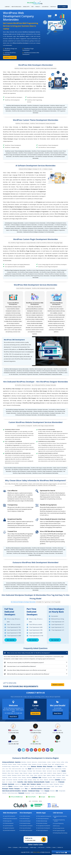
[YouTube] (43, 750)
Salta (53, 764)
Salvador (44, 771)
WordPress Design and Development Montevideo (44, 111)
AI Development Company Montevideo (14, 223)
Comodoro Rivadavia (42, 762)
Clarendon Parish (45, 784)
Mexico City (43, 786)
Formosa (58, 762)
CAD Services (41, 847)
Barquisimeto (27, 793)
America (52, 797)
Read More (13, 716)
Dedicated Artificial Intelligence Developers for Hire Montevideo (38, 232)
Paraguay (17, 788)
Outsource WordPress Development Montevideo (17, 583)
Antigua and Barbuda (8, 762)
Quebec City (40, 775)
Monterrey (48, 786)
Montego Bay (56, 784)
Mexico (10, 786)
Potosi (10, 768)
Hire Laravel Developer (26, 821)
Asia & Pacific (32, 797)
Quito (56, 782)
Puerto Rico (4, 793)
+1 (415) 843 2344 (30, 840)
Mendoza (10, 764)
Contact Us (60, 847)
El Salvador (61, 782)
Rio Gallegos (44, 764)
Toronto (9, 777)
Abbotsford (4, 773)
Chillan (54, 777)
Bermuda (49, 766)
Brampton (17, 773)
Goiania (3, 771)
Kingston (51, 784)
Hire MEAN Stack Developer (26, 830)
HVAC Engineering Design (59, 830)
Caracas (32, 793)
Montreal (23, 775)
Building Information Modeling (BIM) (60, 817)
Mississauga (14, 775)
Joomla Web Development (9, 830)
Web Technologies (23, 847)
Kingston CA (59, 773)
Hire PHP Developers (25, 818)
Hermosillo (32, 786)
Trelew (24, 766)
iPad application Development (43, 825)
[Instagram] (27, 750)
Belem (33, 768)
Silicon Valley (36, 852)
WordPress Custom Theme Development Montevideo (18, 151)
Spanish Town (5, 786)
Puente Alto (15, 779)
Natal (20, 771)
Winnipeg (24, 777)
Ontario (27, 775)
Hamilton (55, 766)
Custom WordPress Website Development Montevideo (17, 467)
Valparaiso (46, 779)
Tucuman (28, 766)
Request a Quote (9, 57)
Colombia (57, 779)
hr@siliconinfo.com (35, 710)
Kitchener (64, 773)
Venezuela (21, 793)
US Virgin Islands (62, 790)
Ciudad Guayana (38, 793)
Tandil (21, 766)
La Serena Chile (9, 779)
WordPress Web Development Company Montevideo (18, 548)
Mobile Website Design (42, 821)
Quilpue (25, 779)
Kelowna (54, 773)
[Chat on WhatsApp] (51, 750)
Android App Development (43, 818)
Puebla (52, 786)
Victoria (19, 777)
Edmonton (25, 773)
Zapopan (60, 786)
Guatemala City (18, 784)
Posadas (19, 764)
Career (54, 847)
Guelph (41, 773)
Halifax (45, 773)
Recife (34, 771)
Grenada (4, 784)
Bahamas (33, 766)
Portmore (62, 784)
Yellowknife (29, 777)
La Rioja (66, 762)
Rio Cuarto (39, 764)
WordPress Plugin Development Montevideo (15, 270)
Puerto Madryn (24, 764)
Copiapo (63, 777)
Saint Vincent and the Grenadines (11, 791)
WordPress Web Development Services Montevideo (16, 369)
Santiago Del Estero (15, 766)
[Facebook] (19, 750)
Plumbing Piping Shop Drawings (60, 833)
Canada (63, 771)
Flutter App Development (42, 830)
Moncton (19, 775)
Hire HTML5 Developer (25, 816)
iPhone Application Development (44, 816)
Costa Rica (20, 782)
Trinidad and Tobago (34, 791)
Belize (44, 766)
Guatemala (11, 784)
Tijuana (56, 786)
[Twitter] (23, 750)
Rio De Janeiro (39, 771)
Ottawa (35, 775)
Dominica (30, 782)
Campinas (48, 768)
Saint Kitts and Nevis (37, 788)
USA (57, 791)
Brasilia (43, 768)
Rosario (49, 764)
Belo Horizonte (38, 768)
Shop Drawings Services (59, 828)
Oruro (7, 768)
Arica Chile (50, 777)
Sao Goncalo (49, 771)
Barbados (39, 766)
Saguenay (49, 775)
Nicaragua (5, 788)
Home (9, 847)
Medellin (15, 782)
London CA (4, 775)
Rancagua (30, 779)
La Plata (62, 762)
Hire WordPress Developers (27, 825)
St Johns (63, 775)
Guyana (24, 784)
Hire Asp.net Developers (26, 828)
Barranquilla (63, 779)
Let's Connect (62, 6)
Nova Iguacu (23, 771)
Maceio (12, 771)
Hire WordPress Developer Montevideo (15, 409)
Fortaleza (64, 768)
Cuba (25, 782)
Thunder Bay (4, 777)
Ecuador (47, 782)
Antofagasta (44, 777)
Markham (9, 775)
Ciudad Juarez (16, 786)
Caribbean (35, 777)
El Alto (66, 766)
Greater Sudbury (36, 773)
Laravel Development (8, 825)
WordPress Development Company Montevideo (50, 374)
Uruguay (47, 791)
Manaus (16, 771)
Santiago (34, 779)
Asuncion (22, 788)
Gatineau (30, 773)
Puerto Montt (20, 779)
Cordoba (49, 762)
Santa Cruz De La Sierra (16, 768)
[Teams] (47, 750)
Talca (38, 779)
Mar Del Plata (4, 764)
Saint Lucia (46, 788)
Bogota (3, 782)
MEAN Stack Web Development (10, 818)
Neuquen (14, 764)
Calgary (21, 773)
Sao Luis (54, 771)
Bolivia (59, 766)
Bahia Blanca (23, 762)
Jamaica (39, 784)
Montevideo (52, 790)
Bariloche (29, 762)
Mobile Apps (33, 847)
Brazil (29, 768)
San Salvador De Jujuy (6, 766)
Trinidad (42, 790)
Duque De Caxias (58, 768)
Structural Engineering (58, 823)
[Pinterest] (35, 750)
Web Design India (8, 821)
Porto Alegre (29, 771)
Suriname (24, 791)
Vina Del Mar (51, 779)
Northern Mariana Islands (13, 793)
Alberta (9, 773)
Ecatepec (21, 786)
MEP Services (57, 825)
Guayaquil (53, 782)
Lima (29, 788)
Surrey (67, 775)
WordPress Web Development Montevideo (16, 105)
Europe (43, 797)
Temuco (41, 779)
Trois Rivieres (14, 777)
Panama (11, 788)
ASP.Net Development (8, 823)
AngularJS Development (9, 828)
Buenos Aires (34, 762)
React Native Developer (42, 823)
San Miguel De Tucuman (59, 764)
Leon (36, 786)
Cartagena (10, 782)
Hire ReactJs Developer (25, 823)
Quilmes (29, 764)
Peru (26, 788)
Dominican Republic (39, 782)
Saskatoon (53, 775)
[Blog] (39, 750)
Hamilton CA (49, 773)
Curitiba (52, 768)
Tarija (26, 768)
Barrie (12, 773)
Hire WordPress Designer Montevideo (47, 415)
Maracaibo (45, 793)
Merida (39, 786)
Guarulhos (8, 771)
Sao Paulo (59, 771)
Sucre (23, 768)
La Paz (3, 768)
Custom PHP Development (9, 816)
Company (15, 847)
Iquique (3, 779)
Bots (63, 766)
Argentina (18, 762)
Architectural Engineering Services (59, 820)
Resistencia (34, 764)
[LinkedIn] (31, 750)
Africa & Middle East (17, 797)
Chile (39, 777)
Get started (10, 640)
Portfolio (48, 847)
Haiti (28, 784)
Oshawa (31, 775)
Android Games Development (43, 828)
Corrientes (54, 762)
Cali (6, 782)
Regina (44, 775)
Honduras (33, 784)
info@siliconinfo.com (57, 710)
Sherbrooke (58, 775)
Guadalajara (26, 786)
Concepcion (58, 777)
